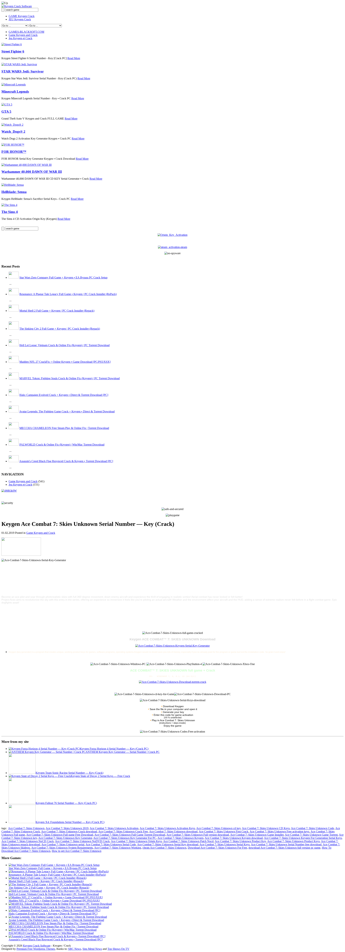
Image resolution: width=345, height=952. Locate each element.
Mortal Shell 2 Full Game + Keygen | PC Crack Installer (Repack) (56, 310)
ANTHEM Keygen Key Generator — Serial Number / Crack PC (123, 751)
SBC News (74, 948)
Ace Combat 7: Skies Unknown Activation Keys (167, 828)
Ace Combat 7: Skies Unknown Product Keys (293, 841)
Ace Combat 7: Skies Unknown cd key (218, 828)
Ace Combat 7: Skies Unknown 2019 (67, 828)
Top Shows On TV (118, 948)
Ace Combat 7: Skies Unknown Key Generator (65, 837)
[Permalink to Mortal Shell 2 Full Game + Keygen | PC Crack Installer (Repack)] (47, 877)
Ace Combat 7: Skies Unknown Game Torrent (311, 834)
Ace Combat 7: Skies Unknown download (173, 831)
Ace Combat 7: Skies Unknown (26, 828)
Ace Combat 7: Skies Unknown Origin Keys (136, 841)
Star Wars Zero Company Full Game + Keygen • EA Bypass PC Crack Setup (63, 277)
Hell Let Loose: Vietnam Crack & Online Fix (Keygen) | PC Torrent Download (64, 345)
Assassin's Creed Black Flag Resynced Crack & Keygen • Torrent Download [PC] (66, 461)
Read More (73, 58)
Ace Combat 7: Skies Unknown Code (312, 828)
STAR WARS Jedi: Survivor (22, 71)
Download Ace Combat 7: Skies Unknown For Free (217, 847)
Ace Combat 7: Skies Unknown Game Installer (257, 834)
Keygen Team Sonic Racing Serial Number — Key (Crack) (69, 772)
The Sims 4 (9, 212)
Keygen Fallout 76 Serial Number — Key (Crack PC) (66, 803)
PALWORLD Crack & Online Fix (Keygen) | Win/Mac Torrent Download (61, 444)
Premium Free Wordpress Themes (36, 948)
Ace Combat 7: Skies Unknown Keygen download (234, 837)
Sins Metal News (92, 948)
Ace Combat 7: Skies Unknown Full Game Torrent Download (129, 834)
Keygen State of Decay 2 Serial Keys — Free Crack (100, 776)
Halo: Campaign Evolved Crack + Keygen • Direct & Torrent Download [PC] (63, 394)
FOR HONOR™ (13, 152)
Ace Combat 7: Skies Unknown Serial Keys (224, 844)
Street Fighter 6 (12, 51)
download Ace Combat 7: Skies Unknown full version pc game (284, 847)
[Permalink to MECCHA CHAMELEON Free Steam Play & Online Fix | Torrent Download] (55, 923)
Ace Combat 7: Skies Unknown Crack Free (123, 831)
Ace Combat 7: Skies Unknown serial (62, 844)
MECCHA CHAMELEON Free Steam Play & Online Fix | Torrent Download (64, 428)
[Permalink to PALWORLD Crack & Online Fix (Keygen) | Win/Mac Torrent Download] (52, 929)
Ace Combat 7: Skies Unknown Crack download (69, 831)
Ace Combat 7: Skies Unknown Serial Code (111, 844)
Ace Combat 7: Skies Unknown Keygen (180, 837)
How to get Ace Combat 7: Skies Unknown (76, 850)
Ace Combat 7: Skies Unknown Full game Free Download (59, 834)
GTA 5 (6, 111)
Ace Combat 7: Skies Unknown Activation (114, 828)
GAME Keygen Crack (21, 16)
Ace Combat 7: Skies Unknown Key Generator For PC (124, 837)
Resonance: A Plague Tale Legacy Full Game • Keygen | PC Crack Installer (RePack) (68, 294)
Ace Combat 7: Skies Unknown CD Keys (266, 828)
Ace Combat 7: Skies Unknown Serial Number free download (286, 844)
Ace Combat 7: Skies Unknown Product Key (240, 841)
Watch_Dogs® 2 (13, 131)
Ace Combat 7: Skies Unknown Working (117, 847)
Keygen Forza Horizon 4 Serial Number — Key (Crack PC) (114, 748)
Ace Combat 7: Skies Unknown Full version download (197, 834)
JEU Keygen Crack (20, 19)
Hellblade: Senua (14, 192)
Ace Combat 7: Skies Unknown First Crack (223, 831)
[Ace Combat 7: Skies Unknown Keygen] (172, 645)
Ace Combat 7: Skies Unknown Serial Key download (167, 844)
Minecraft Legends (15, 91)
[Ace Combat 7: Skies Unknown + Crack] (172, 681)
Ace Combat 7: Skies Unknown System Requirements (62, 847)
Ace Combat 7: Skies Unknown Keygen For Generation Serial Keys (303, 837)
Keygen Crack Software (36, 945)
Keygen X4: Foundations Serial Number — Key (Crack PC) (70, 822)
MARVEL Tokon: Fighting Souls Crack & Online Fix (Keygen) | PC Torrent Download (69, 378)
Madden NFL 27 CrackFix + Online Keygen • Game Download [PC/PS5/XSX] (65, 361)
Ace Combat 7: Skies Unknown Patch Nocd (188, 841)
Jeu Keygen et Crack (20, 38)
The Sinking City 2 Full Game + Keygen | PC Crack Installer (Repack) (59, 328)
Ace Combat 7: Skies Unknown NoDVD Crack (82, 841)
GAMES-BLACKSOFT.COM (26, 31)
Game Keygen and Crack (23, 35)
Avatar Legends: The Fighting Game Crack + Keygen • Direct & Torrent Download (67, 411)
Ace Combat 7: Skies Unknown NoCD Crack (27, 841)
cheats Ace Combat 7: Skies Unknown (164, 847)
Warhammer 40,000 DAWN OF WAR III (31, 172)
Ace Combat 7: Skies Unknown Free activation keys (279, 831)
